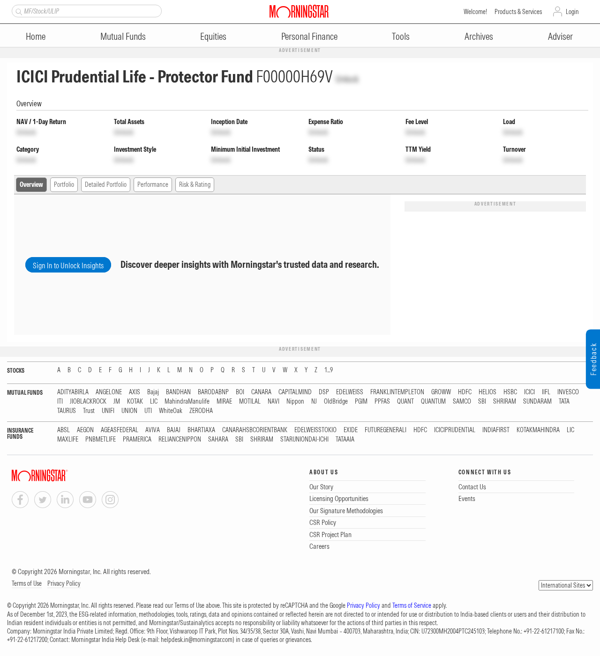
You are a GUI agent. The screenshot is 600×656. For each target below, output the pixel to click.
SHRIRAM (504, 401)
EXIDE (351, 430)
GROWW (441, 392)
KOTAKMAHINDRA (538, 430)
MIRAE (224, 401)
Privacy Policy (64, 583)
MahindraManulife (187, 401)
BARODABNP (213, 392)
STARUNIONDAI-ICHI (304, 439)
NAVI (273, 401)
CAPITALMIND (295, 392)
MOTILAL (250, 401)
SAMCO (462, 401)
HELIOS (487, 392)
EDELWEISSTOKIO (315, 430)
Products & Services (518, 11)
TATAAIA (345, 439)
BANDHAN (178, 392)
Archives (479, 36)
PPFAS (382, 401)
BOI (240, 392)
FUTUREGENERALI (385, 430)
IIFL (546, 392)
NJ (314, 401)
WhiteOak (170, 410)
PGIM (361, 401)
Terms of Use (27, 583)
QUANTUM (433, 401)
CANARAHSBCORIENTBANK (254, 430)
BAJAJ (173, 430)
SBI (482, 401)
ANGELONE (109, 392)
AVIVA (152, 430)
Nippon (295, 401)
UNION (129, 410)
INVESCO (568, 392)
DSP (324, 392)
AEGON (85, 430)
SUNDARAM (537, 401)
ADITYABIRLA (73, 392)
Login (572, 11)
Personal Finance (309, 36)
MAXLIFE (67, 439)
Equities (213, 36)
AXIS (134, 392)
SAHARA (218, 439)
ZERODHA (201, 410)
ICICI (529, 392)
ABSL (63, 430)
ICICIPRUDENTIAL (454, 430)
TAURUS (66, 410)
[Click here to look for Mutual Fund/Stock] (17, 11)
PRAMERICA (137, 439)
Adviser (560, 36)
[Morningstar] (58, 475)
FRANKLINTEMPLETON (397, 392)
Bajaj (153, 392)
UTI (148, 410)
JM (116, 401)
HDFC (465, 392)
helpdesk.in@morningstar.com (196, 639)
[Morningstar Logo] (299, 11)
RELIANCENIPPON (179, 439)
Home (35, 36)
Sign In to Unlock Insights (68, 265)
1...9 (328, 370)
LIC (154, 401)
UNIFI (108, 410)
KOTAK (135, 401)
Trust (89, 410)
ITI (60, 401)
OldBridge (336, 401)
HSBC (510, 392)
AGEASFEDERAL (119, 430)
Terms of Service (411, 605)
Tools (401, 36)
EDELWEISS (349, 392)
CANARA (261, 392)
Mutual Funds (123, 36)
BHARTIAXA (201, 430)
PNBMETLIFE (100, 439)
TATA (564, 401)
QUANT (405, 401)
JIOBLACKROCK (88, 401)
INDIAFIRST (496, 430)
